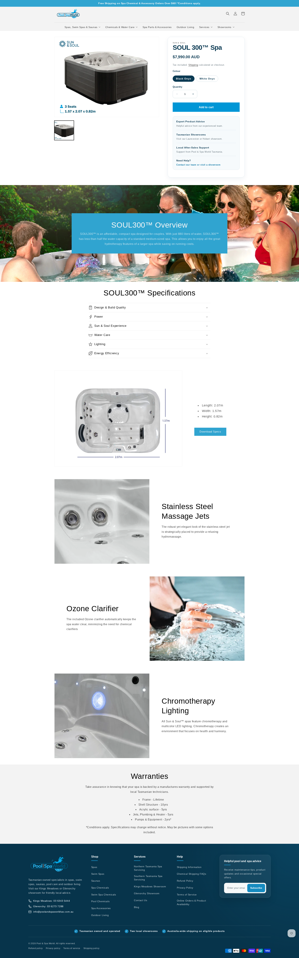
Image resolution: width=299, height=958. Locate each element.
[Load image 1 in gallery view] (64, 130)
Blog (136, 907)
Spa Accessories (101, 908)
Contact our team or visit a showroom (198, 165)
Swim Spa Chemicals (103, 894)
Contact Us (140, 900)
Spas (94, 867)
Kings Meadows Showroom (150, 886)
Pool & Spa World (46, 943)
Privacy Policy (185, 887)
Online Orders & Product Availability (191, 902)
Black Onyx (183, 78)
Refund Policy (185, 880)
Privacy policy (53, 948)
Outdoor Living (100, 915)
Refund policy (35, 948)
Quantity (177, 87)
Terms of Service (187, 894)
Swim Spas (97, 873)
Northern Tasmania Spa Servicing (148, 868)
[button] (82, 27)
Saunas (95, 880)
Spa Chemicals (100, 887)
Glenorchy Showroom (147, 893)
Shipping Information (189, 867)
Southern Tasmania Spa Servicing (148, 878)
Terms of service (71, 948)
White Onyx (207, 78)
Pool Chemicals (100, 901)
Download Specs (210, 431)
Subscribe (256, 888)
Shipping (193, 65)
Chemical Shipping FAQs (191, 873)
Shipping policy (91, 948)
